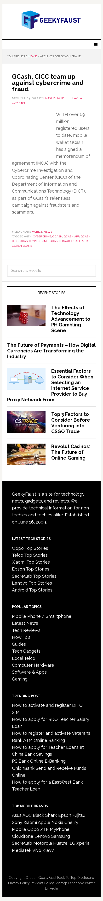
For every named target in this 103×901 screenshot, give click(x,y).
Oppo (33, 829)
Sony (17, 822)
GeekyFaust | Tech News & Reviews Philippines (51, 19)
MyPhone (59, 829)
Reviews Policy (42, 883)
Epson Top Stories (30, 568)
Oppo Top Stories (30, 548)
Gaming (20, 678)
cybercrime (42, 236)
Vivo (36, 850)
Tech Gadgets (26, 651)
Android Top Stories (32, 589)
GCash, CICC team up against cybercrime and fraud (48, 83)
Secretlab (22, 843)
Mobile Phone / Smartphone (41, 616)
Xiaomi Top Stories (31, 562)
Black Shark (45, 815)
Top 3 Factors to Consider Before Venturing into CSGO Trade (70, 422)
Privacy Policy (19, 883)
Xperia (83, 843)
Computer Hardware (33, 665)
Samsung (60, 836)
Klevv (48, 850)
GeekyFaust (47, 878)
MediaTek (21, 850)
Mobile (37, 231)
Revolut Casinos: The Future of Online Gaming (70, 452)
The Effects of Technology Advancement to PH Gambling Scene (70, 319)
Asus (17, 815)
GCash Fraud (60, 241)
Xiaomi (30, 822)
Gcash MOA (79, 241)
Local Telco (23, 658)
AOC (27, 815)
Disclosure (85, 878)
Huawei (61, 843)
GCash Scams (22, 245)
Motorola (42, 843)
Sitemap (61, 883)
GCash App (71, 236)
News (48, 231)
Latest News (25, 623)
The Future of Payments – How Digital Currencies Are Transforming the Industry (51, 350)
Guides (19, 644)
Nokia (57, 822)
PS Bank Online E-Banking (39, 761)
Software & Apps (29, 672)
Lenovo (42, 836)
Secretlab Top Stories (34, 576)
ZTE (44, 829)
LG (72, 843)
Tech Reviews (26, 630)
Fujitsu (78, 815)
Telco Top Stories (30, 555)
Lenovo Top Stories (32, 583)
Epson (64, 815)
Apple (44, 822)
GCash (57, 236)
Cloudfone (22, 836)
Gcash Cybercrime (34, 241)
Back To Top (66, 878)
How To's (21, 637)
